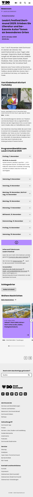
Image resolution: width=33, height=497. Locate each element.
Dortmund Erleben (7, 414)
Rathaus (3, 417)
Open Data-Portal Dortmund (10, 455)
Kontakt (3, 469)
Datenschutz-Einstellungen (9, 479)
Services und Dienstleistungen (10, 406)
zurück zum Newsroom (9, 11)
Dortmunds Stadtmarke (8, 441)
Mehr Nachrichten (7, 300)
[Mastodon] (11, 394)
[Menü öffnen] (29, 3)
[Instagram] (7, 394)
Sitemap (4, 449)
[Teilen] (30, 358)
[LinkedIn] (25, 394)
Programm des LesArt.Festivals (18, 257)
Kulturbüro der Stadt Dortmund (12, 269)
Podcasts (4, 439)
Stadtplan (4, 452)
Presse (3, 428)
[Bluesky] (16, 394)
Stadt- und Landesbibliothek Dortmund (15, 271)
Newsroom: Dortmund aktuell (10, 411)
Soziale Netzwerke (7, 433)
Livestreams (5, 436)
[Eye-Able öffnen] (20, 3)
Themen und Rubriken (8, 409)
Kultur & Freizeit (8, 289)
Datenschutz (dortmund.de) (10, 474)
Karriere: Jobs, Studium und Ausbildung (13, 430)
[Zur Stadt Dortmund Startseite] (5, 2)
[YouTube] (20, 394)
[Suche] (28, 375)
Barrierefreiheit (6, 458)
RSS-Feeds (4, 460)
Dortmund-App (6, 425)
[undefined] (31, 320)
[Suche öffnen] (25, 3)
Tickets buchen (17, 261)
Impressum (4, 471)
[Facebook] (2, 394)
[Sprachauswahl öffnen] (16, 3)
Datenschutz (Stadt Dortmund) (11, 477)
